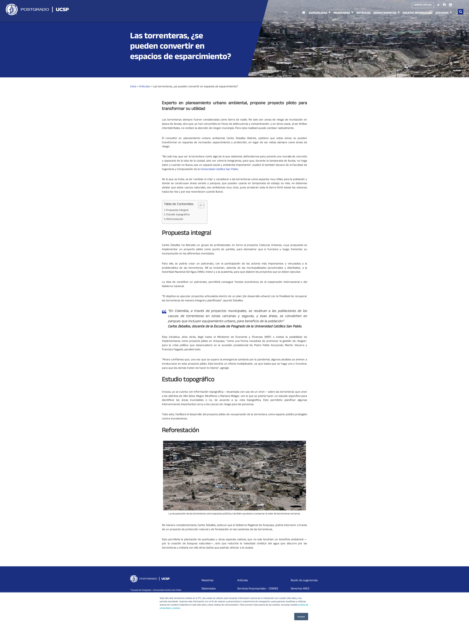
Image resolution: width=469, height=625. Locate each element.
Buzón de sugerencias (304, 580)
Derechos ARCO (300, 588)
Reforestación (174, 219)
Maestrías (207, 580)
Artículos (363, 13)
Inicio (303, 16)
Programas (341, 13)
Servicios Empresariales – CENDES (257, 588)
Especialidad (318, 13)
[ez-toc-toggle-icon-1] (199, 205)
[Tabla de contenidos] (201, 205)
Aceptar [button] (301, 616)
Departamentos (385, 13)
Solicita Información (417, 13)
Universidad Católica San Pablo (219, 169)
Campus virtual (423, 5)
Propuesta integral (177, 210)
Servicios (442, 13)
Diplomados (209, 588)
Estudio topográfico (178, 215)
